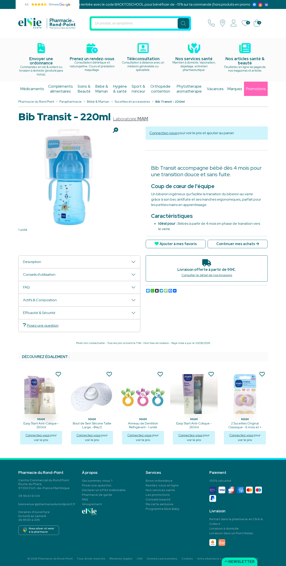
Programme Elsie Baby (162, 509)
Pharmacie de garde (97, 495)
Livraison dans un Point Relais (231, 533)
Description (32, 261)
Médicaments (32, 88)
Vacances (215, 88)
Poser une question (96, 485)
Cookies (187, 558)
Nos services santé (160, 490)
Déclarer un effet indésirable (104, 490)
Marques (234, 88)
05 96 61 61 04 (29, 496)
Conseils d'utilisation (39, 274)
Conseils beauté (158, 499)
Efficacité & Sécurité (39, 312)
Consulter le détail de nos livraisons (206, 275)
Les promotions (158, 495)
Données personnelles (162, 558)
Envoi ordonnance (159, 481)
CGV (140, 558)
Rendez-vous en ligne (162, 485)
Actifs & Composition (40, 300)
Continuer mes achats (236, 244)
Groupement (92, 504)
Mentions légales (120, 558)
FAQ (26, 287)
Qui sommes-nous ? (97, 481)
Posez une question (43, 325)
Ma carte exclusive (159, 504)
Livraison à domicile (224, 528)
